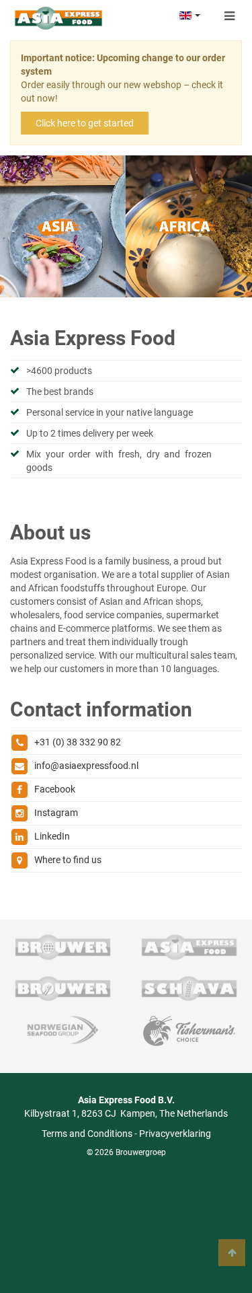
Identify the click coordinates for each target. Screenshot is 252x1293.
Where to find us (67, 859)
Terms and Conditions (87, 1133)
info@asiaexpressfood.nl (86, 765)
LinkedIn (52, 836)
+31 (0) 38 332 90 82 (77, 742)
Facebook (54, 789)
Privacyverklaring (175, 1133)
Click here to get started (85, 123)
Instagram (56, 812)
